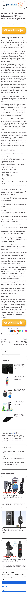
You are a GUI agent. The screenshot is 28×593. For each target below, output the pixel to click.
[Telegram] (23, 331)
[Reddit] (15, 331)
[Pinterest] (18, 331)
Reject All (4, 590)
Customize (4, 586)
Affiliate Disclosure (6, 432)
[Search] (25, 5)
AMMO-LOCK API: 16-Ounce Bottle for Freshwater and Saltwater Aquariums (19, 378)
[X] (12, 331)
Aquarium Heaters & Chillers (12, 333)
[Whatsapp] (20, 331)
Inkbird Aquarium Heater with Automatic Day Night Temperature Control (12, 497)
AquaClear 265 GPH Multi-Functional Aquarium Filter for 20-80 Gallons (19, 403)
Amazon (13, 433)
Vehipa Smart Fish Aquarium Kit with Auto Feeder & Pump (13, 462)
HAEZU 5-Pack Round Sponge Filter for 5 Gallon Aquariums (19, 415)
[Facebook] (10, 331)
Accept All (4, 582)
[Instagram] (25, 331)
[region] (14, 581)
